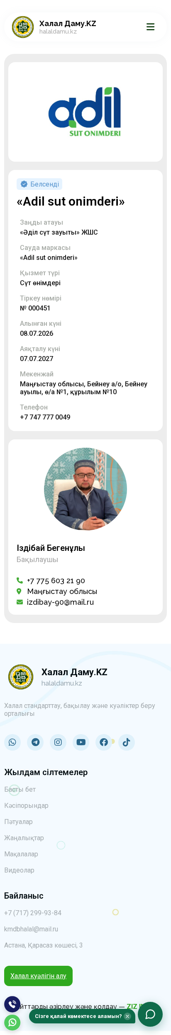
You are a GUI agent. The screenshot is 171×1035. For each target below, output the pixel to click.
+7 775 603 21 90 (56, 580)
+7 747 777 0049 (45, 417)
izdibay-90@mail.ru (60, 602)
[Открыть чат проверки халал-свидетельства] (150, 1014)
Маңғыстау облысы (62, 591)
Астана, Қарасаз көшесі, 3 (43, 945)
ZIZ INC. (139, 1007)
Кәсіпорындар (26, 806)
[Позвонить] (12, 1004)
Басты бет (20, 789)
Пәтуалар (18, 822)
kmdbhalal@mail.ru (31, 929)
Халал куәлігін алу (38, 976)
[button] (82, 1016)
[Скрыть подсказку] (127, 1016)
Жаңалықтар (24, 838)
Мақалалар (21, 854)
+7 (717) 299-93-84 (32, 913)
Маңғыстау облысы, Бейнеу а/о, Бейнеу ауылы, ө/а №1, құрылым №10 (83, 388)
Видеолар (19, 870)
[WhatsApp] (12, 1022)
